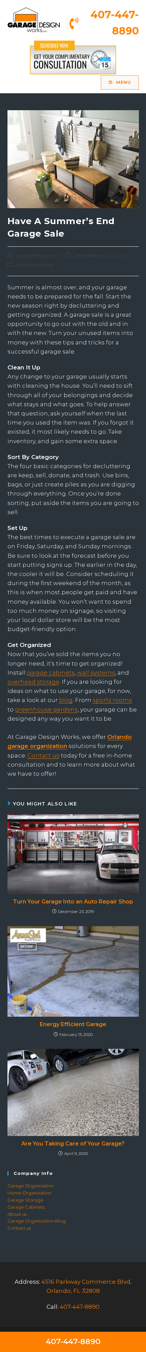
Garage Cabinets (25, 1207)
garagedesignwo (37, 255)
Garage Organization (30, 1185)
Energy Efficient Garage (73, 1024)
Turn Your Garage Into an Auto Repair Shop (73, 901)
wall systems (96, 672)
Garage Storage (25, 1200)
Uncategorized (34, 265)
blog (66, 700)
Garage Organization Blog (36, 1221)
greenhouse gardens (46, 709)
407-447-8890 (79, 1306)
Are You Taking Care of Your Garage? (73, 1143)
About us (16, 1214)
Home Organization (29, 1193)
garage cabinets (51, 672)
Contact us (43, 755)
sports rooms (112, 700)
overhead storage (33, 681)
